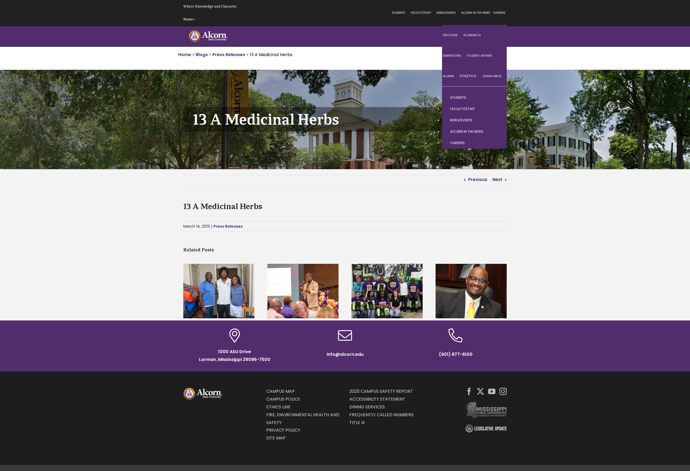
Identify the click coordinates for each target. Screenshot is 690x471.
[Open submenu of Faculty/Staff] (497, 109)
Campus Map (280, 391)
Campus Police (283, 399)
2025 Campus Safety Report (381, 391)
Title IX (357, 422)
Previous (477, 179)
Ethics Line (278, 407)
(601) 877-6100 (455, 354)
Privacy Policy (283, 430)
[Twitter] (480, 391)
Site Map (275, 438)
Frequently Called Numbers (381, 415)
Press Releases (228, 226)
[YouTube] (491, 391)
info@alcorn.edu (345, 354)
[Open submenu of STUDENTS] (497, 97)
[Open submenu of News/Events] (497, 120)
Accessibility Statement (377, 399)
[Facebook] (469, 391)
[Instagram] (503, 391)
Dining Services (367, 407)
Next (497, 179)
